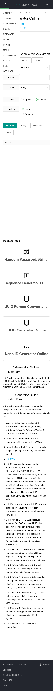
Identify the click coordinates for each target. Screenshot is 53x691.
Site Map (7, 669)
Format (11, 87)
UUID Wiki (10, 458)
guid (26, 27)
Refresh (25, 60)
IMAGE (6, 60)
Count (11, 77)
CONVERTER (9, 23)
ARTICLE (7, 13)
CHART (6, 44)
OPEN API (8, 71)
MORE (6, 39)
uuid (20, 27)
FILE (5, 65)
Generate (10, 125)
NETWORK (8, 34)
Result (8, 142)
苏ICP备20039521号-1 (13, 674)
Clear (8, 132)
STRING (7, 18)
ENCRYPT (8, 28)
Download (38, 125)
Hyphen (11, 108)
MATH (6, 50)
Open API (7, 680)
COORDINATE (10, 55)
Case (11, 99)
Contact (6, 685)
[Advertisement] (26, 41)
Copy (37, 60)
